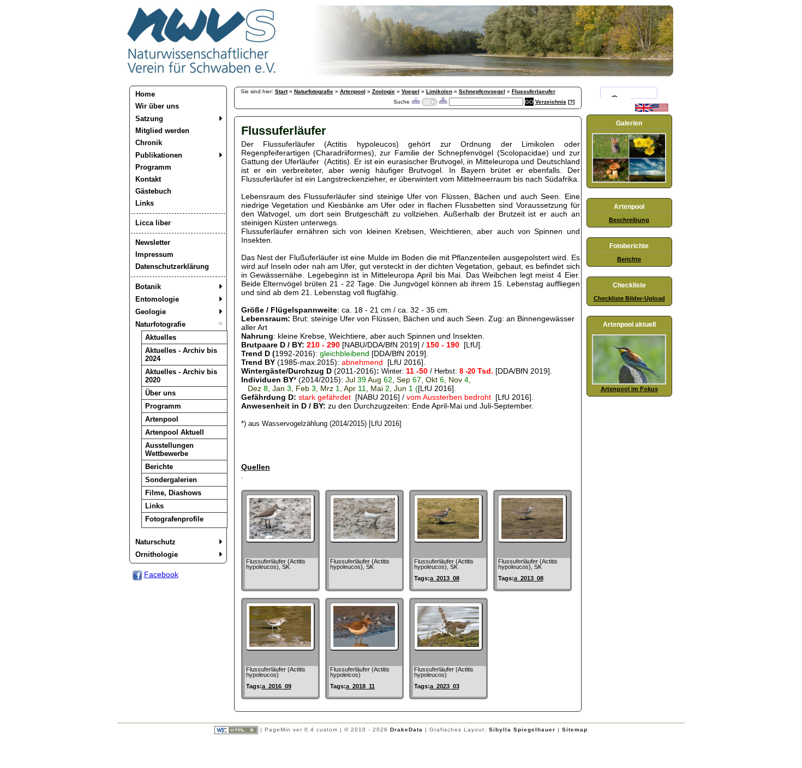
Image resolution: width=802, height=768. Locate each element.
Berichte (159, 467)
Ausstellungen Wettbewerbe (169, 449)
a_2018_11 (360, 686)
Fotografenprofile (174, 519)
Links (144, 203)
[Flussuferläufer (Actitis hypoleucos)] (280, 648)
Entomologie (157, 299)
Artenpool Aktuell (174, 432)
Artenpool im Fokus (629, 389)
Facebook (161, 574)
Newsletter (152, 242)
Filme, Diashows (173, 493)
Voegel (411, 91)
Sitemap (575, 730)
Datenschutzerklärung (172, 266)
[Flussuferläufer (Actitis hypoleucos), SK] (280, 540)
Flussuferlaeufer (533, 91)
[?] (571, 102)
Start (281, 91)
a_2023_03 (444, 686)
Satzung (149, 119)
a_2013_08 (444, 578)
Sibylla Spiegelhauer (522, 730)
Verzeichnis (550, 102)
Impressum (154, 254)
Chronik (148, 143)
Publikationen (158, 155)
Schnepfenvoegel (482, 91)
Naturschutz (155, 542)
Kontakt (148, 179)
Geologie (150, 312)
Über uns (160, 393)
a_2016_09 (276, 686)
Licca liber (153, 223)
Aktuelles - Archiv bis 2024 (181, 354)
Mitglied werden (162, 131)
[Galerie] (629, 180)
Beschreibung (629, 220)
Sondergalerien (171, 480)
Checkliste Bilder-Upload (629, 298)
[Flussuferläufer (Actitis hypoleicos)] (364, 648)
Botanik (148, 287)
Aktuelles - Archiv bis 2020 (181, 376)
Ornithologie (156, 554)
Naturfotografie (160, 324)
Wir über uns (157, 106)
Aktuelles (160, 337)
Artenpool (161, 419)
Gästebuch (153, 191)
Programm (153, 167)
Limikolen (439, 91)
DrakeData (406, 730)
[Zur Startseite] (202, 73)
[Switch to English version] (651, 109)
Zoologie (383, 91)
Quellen (255, 467)
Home (145, 94)
